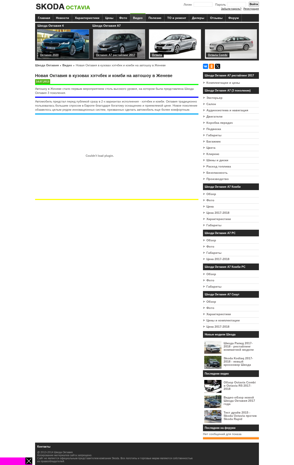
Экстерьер (214, 97)
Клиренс (212, 154)
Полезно (155, 18)
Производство (217, 179)
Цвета (210, 147)
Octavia (157, 55)
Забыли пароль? (231, 8)
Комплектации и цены (223, 82)
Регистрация (251, 8)
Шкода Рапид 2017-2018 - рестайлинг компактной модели (239, 346)
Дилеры (198, 18)
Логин (188, 4)
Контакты (43, 446)
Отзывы (216, 18)
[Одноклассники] (211, 66)
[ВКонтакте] (205, 66)
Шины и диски (217, 160)
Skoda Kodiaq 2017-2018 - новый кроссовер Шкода (238, 361)
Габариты (213, 135)
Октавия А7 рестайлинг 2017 (115, 55)
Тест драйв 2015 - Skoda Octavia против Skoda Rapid (240, 416)
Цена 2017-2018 (217, 212)
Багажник (213, 141)
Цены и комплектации (223, 320)
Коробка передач (219, 122)
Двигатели (214, 116)
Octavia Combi (217, 55)
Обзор (211, 194)
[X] (217, 66)
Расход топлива (218, 166)
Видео (138, 18)
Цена (210, 206)
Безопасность (217, 172)
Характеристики (87, 18)
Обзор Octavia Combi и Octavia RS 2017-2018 (240, 386)
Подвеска (213, 129)
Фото (123, 18)
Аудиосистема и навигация (227, 110)
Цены (109, 18)
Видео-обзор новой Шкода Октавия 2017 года (239, 401)
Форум (233, 18)
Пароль (220, 4)
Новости (62, 18)
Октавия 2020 (49, 55)
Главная (44, 18)
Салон (211, 104)
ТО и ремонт (176, 18)
